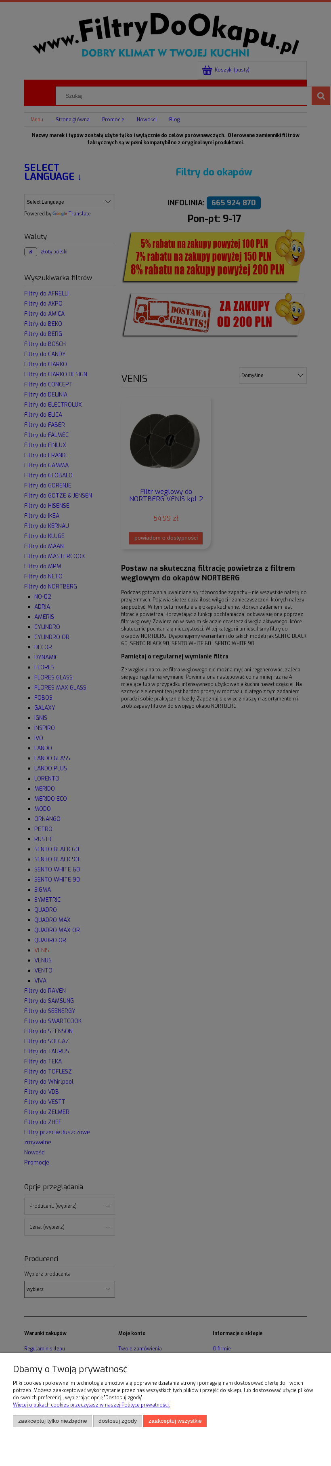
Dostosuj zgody (117, 1421)
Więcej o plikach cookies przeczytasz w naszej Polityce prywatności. (91, 1405)
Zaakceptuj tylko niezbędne (52, 1421)
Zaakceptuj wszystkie (175, 1421)
